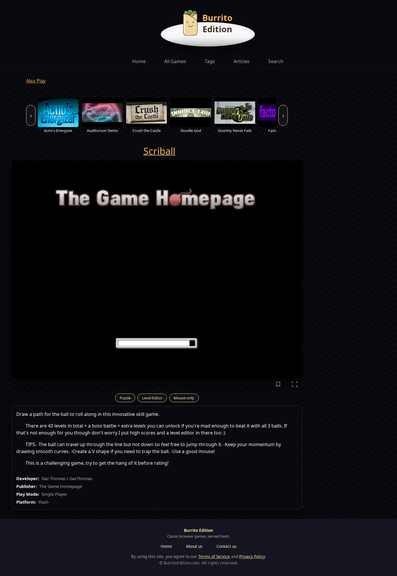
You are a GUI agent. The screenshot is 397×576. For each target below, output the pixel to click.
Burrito (217, 17)
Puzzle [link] (125, 397)
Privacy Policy (252, 556)
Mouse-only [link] (184, 397)
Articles (241, 61)
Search (275, 61)
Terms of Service (214, 556)
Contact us (227, 546)
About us (194, 546)
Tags (210, 61)
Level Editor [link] (152, 397)
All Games (175, 61)
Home (139, 61)
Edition (217, 29)
